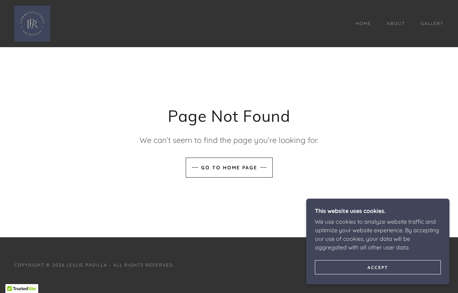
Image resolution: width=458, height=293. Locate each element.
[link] (32, 22)
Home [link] (363, 23)
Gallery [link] (432, 23)
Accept (377, 267)
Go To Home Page (229, 167)
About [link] (396, 23)
